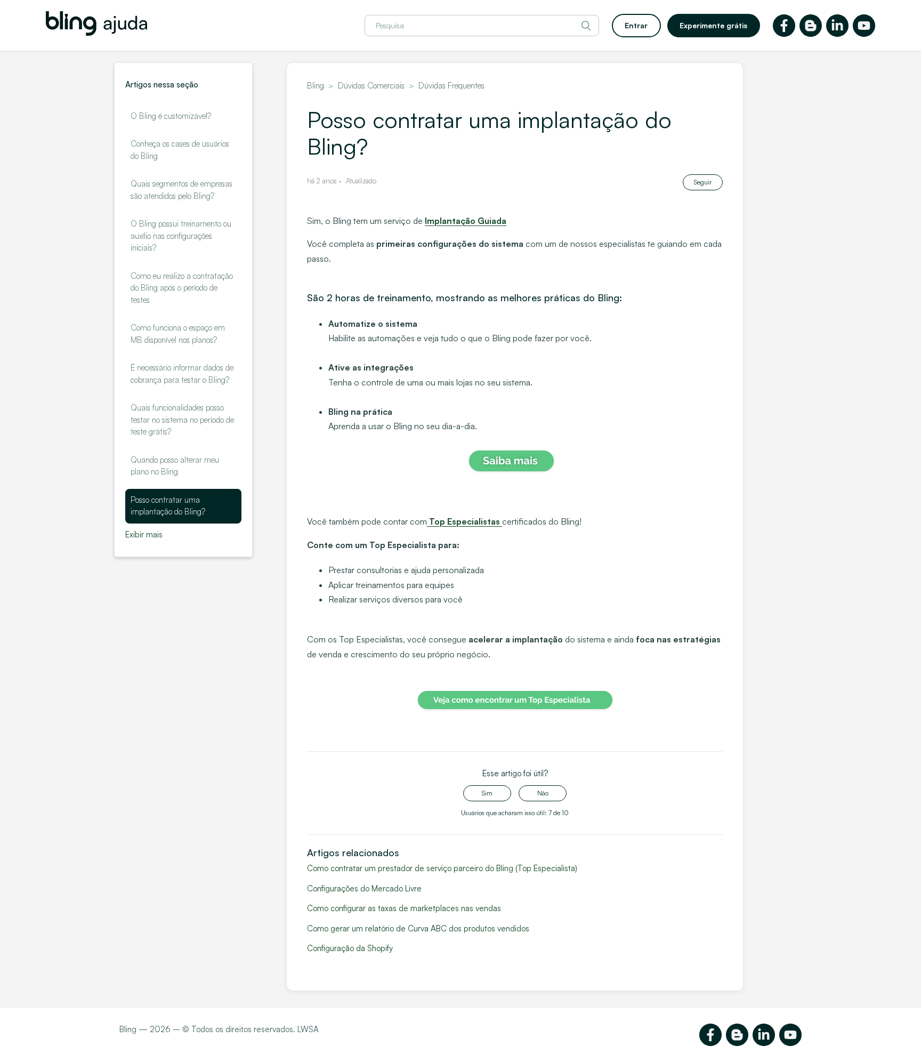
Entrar (636, 25)
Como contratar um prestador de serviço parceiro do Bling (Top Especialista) (442, 868)
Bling (315, 86)
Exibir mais (144, 534)
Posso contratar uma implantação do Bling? (168, 506)
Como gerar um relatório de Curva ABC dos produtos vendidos (418, 928)
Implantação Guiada (465, 220)
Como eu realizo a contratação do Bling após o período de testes (182, 288)
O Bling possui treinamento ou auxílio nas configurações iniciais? (181, 236)
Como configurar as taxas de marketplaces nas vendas (404, 908)
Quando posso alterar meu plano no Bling (175, 466)
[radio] (487, 793)
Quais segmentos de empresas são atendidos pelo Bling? (181, 190)
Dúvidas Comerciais (372, 86)
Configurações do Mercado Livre (364, 888)
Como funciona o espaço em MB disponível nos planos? (178, 334)
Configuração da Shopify (350, 948)
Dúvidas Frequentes (451, 86)
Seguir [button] (703, 182)
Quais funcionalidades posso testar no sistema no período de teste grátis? (182, 420)
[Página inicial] (96, 33)
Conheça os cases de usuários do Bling (180, 150)
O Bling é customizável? (171, 116)
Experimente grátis (713, 25)
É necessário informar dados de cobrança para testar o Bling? (182, 374)
